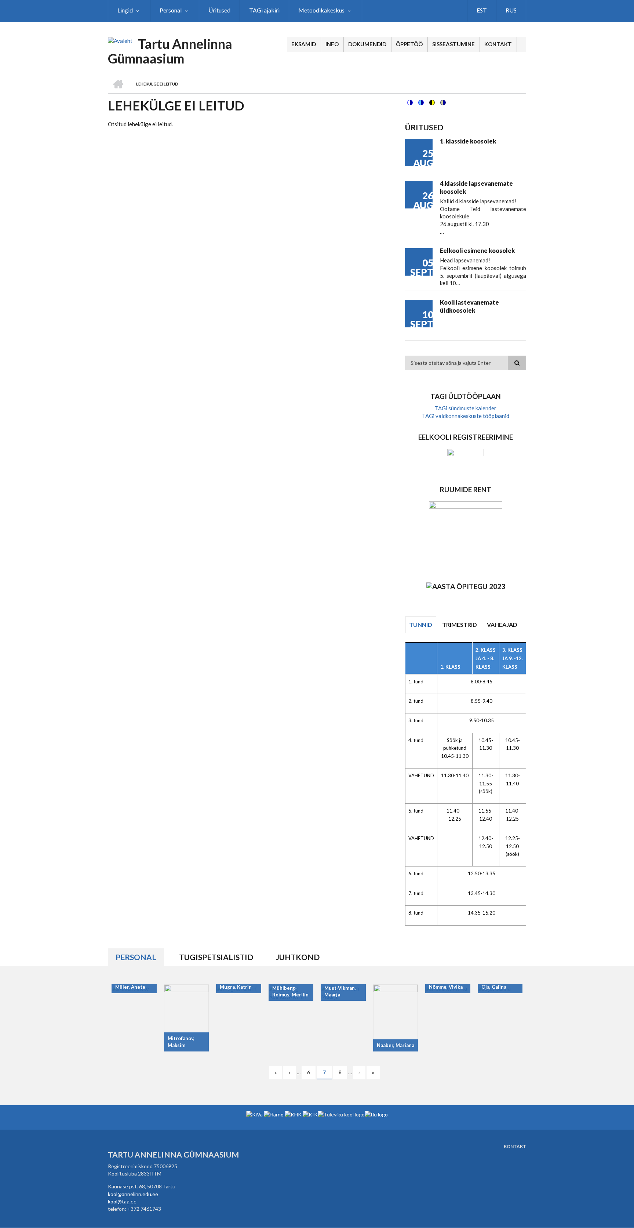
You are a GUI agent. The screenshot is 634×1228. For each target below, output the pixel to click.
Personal (136, 957)
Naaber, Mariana (395, 1045)
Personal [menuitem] (171, 10)
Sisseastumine (453, 44)
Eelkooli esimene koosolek (477, 250)
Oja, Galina (493, 987)
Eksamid (303, 44)
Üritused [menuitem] (219, 10)
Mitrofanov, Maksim (181, 1041)
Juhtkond (298, 957)
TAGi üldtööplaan (465, 396)
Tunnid (420, 624)
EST (482, 10)
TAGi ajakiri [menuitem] (264, 10)
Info (332, 44)
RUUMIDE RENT (465, 489)
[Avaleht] (120, 40)
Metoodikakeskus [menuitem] (321, 10)
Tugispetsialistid (216, 957)
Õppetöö (409, 44)
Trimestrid (459, 624)
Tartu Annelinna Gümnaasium (170, 51)
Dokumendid (367, 44)
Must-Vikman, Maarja (340, 991)
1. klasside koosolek (468, 141)
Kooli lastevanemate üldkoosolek (469, 306)
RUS (511, 10)
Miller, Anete (130, 987)
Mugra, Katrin (236, 987)
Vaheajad (502, 624)
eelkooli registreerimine (465, 437)
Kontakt (498, 44)
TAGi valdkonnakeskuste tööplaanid (465, 416)
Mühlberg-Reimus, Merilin (290, 991)
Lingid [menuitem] (125, 10)
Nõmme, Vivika (446, 987)
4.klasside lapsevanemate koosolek (476, 187)
